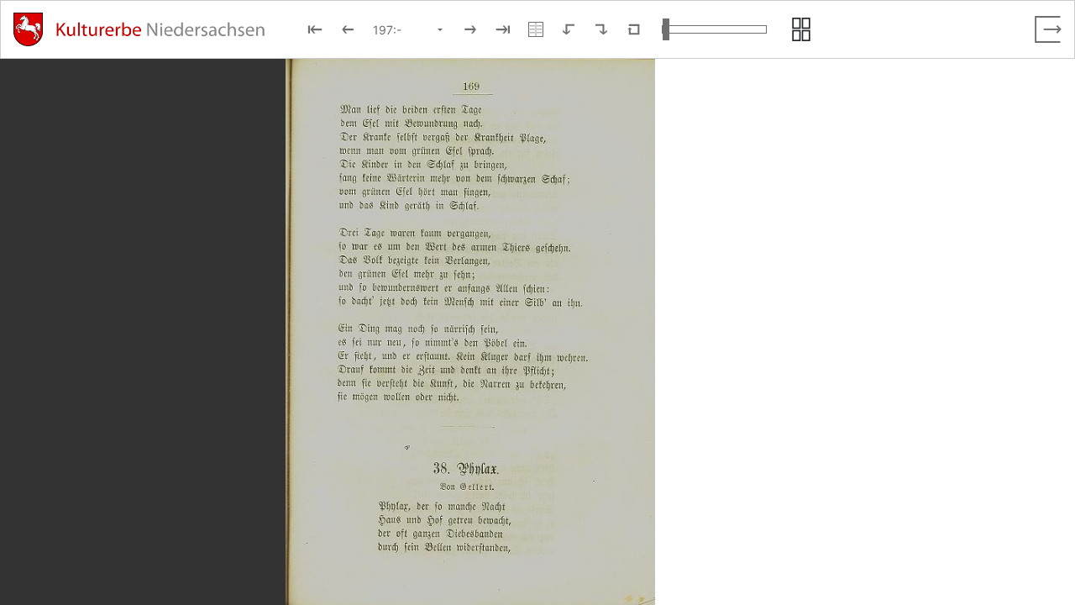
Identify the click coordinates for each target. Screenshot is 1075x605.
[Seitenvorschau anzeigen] (801, 29)
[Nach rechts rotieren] (601, 29)
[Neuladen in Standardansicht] (634, 29)
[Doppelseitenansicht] (535, 29)
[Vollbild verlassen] (1048, 29)
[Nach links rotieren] (568, 29)
